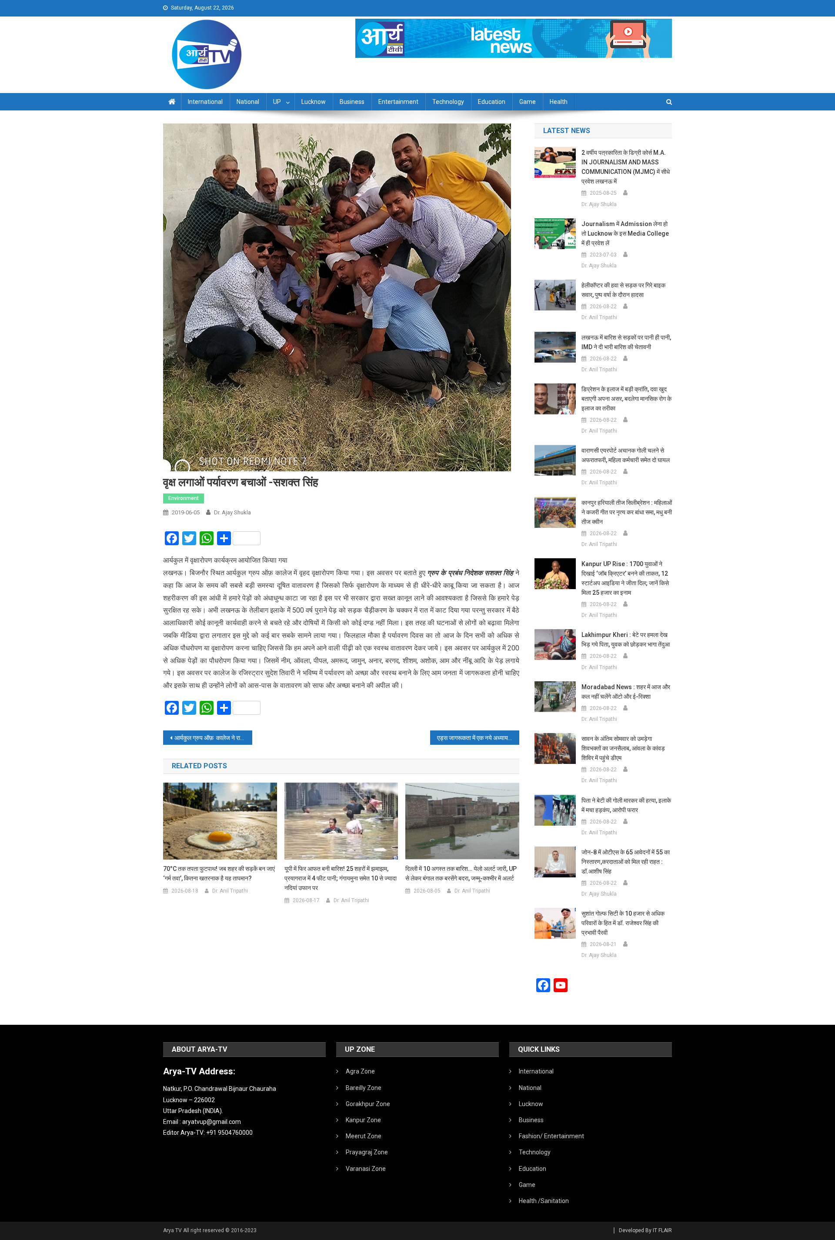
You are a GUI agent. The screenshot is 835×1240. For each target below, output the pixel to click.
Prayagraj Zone (367, 1152)
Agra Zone (360, 1071)
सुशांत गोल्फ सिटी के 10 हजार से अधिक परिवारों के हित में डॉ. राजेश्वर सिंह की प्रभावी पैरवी (623, 923)
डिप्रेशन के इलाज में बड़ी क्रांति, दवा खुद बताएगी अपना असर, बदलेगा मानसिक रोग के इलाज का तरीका (626, 399)
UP (277, 101)
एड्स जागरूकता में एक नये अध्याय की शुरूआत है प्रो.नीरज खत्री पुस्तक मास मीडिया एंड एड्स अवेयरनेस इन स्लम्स (478, 737)
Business (352, 101)
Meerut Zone (363, 1136)
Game (527, 101)
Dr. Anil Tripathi (230, 891)
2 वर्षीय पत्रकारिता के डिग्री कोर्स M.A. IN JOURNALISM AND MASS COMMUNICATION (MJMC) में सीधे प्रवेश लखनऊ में (625, 167)
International (205, 101)
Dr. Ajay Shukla (232, 512)
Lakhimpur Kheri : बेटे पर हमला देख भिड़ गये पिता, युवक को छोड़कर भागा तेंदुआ (625, 639)
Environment (183, 498)
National (248, 101)
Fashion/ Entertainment (551, 1136)
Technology (448, 101)
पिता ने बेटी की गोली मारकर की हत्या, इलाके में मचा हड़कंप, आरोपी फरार (626, 805)
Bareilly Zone (363, 1087)
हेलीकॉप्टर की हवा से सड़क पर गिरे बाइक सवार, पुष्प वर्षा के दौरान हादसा (623, 290)
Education (491, 101)
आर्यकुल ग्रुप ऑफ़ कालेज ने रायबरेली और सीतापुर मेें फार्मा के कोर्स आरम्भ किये (213, 737)
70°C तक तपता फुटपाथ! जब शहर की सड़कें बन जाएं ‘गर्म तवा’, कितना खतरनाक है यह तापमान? (219, 873)
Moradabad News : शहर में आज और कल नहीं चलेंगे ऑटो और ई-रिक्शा (625, 691)
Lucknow (313, 101)
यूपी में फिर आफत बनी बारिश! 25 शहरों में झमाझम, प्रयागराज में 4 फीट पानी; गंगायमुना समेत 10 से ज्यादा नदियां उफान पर (340, 878)
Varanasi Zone (366, 1168)
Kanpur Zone (363, 1120)
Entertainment (398, 101)
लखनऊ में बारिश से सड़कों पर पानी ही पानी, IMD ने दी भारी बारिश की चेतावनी (626, 342)
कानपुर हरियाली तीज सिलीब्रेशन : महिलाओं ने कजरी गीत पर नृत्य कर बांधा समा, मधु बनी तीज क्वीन (626, 512)
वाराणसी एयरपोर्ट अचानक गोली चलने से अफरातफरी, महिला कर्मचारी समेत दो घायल (625, 455)
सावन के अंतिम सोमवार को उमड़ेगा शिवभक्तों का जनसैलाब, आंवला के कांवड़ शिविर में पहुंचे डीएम (623, 748)
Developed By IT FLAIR (645, 1230)
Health (559, 101)
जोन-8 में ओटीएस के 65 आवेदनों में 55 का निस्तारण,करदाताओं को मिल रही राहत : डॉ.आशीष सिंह (625, 862)
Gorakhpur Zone (368, 1103)
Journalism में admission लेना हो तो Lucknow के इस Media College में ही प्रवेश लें (625, 233)
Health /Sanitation (544, 1200)
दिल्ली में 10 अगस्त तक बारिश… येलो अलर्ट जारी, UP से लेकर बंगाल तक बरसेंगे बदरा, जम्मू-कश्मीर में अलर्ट (461, 873)
